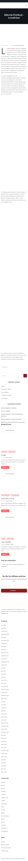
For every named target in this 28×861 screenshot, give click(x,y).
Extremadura (4, 803)
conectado (14, 564)
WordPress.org (4, 850)
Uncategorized (15, 495)
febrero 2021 (4, 744)
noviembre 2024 (5, 640)
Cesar (2, 411)
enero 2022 (3, 720)
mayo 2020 (3, 765)
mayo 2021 (3, 738)
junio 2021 (3, 735)
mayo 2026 (3, 628)
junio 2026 (3, 625)
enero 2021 (3, 747)
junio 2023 (3, 671)
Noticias (3, 822)
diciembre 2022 (4, 686)
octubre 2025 (4, 631)
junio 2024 (3, 646)
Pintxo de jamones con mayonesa (16, 422)
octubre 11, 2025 (9, 544)
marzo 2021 (4, 741)
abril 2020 (3, 769)
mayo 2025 (3, 637)
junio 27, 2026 (9, 457)
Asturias (3, 785)
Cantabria (3, 794)
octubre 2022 (4, 692)
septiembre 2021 (5, 732)
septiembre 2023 (5, 662)
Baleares (3, 788)
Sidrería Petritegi (11, 48)
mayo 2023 (3, 674)
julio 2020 (3, 759)
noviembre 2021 (5, 726)
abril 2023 (3, 677)
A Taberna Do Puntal (6, 395)
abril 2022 (3, 710)
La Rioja (3, 810)
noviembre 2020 (5, 750)
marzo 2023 (4, 680)
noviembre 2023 (5, 655)
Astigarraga (4, 367)
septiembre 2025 (5, 634)
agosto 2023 (4, 665)
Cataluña (3, 800)
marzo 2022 (4, 714)
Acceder (3, 841)
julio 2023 (3, 668)
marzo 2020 (4, 772)
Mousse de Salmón (16, 419)
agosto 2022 (4, 698)
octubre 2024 (4, 643)
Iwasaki (3, 386)
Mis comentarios (5, 495)
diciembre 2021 (4, 723)
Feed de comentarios (6, 847)
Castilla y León (4, 797)
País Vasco (4, 451)
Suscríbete (13, 590)
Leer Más (5, 467)
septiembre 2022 (5, 695)
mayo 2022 (3, 707)
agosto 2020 (4, 756)
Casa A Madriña (4, 392)
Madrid (2, 813)
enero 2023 (3, 683)
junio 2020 (3, 762)
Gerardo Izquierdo (19, 45)
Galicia (3, 538)
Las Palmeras (4, 398)
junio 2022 (3, 704)
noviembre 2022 (5, 689)
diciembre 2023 (4, 652)
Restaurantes (12, 451)
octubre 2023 (4, 658)
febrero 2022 (4, 717)
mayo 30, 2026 (9, 501)
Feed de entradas (5, 844)
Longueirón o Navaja (6, 389)
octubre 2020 (4, 753)
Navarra (3, 819)
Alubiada (14, 408)
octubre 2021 (4, 729)
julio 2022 (3, 701)
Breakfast (3, 791)
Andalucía (3, 782)
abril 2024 (3, 649)
